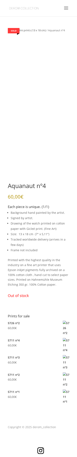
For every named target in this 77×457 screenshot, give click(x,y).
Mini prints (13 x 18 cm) (32, 30)
